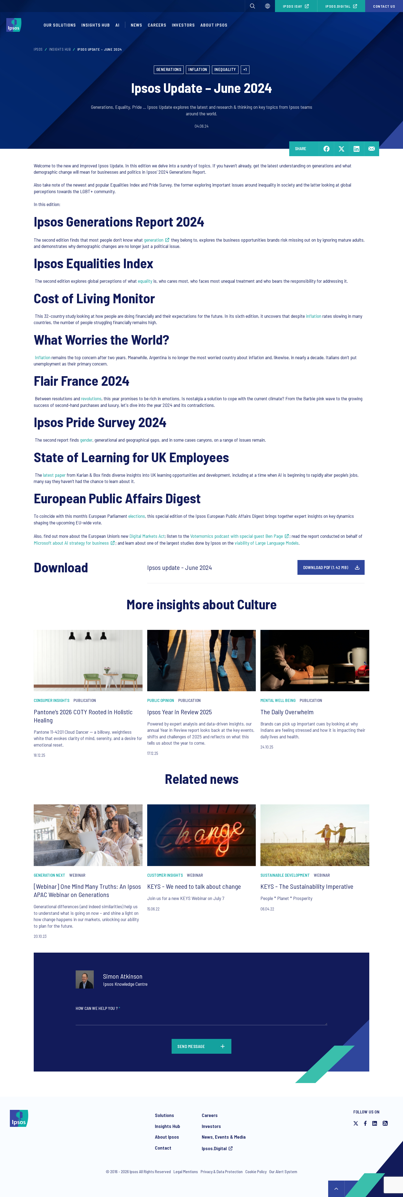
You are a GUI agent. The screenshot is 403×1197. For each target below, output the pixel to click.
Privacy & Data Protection (222, 1171)
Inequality (225, 69)
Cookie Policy (255, 1171)
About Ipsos (214, 24)
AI (117, 24)
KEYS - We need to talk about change (194, 886)
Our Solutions (60, 24)
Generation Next (49, 875)
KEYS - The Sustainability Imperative (306, 886)
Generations (168, 69)
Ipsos (38, 49)
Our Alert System (283, 1171)
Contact (163, 1148)
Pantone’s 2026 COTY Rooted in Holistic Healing (83, 716)
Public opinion (160, 700)
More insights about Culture (201, 604)
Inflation (197, 69)
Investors (183, 24)
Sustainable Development (285, 875)
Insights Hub (95, 24)
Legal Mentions (186, 1171)
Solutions (164, 1115)
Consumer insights (51, 700)
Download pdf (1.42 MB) (325, 567)
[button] (252, 6)
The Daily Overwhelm (287, 712)
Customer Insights (165, 875)
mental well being (278, 700)
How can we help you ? (98, 1008)
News (136, 24)
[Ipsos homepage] (15, 25)
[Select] (268, 6)
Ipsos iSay (292, 6)
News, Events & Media (224, 1137)
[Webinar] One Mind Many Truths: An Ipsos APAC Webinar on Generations (87, 890)
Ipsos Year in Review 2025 (179, 712)
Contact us (384, 6)
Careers (157, 24)
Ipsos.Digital (338, 6)
